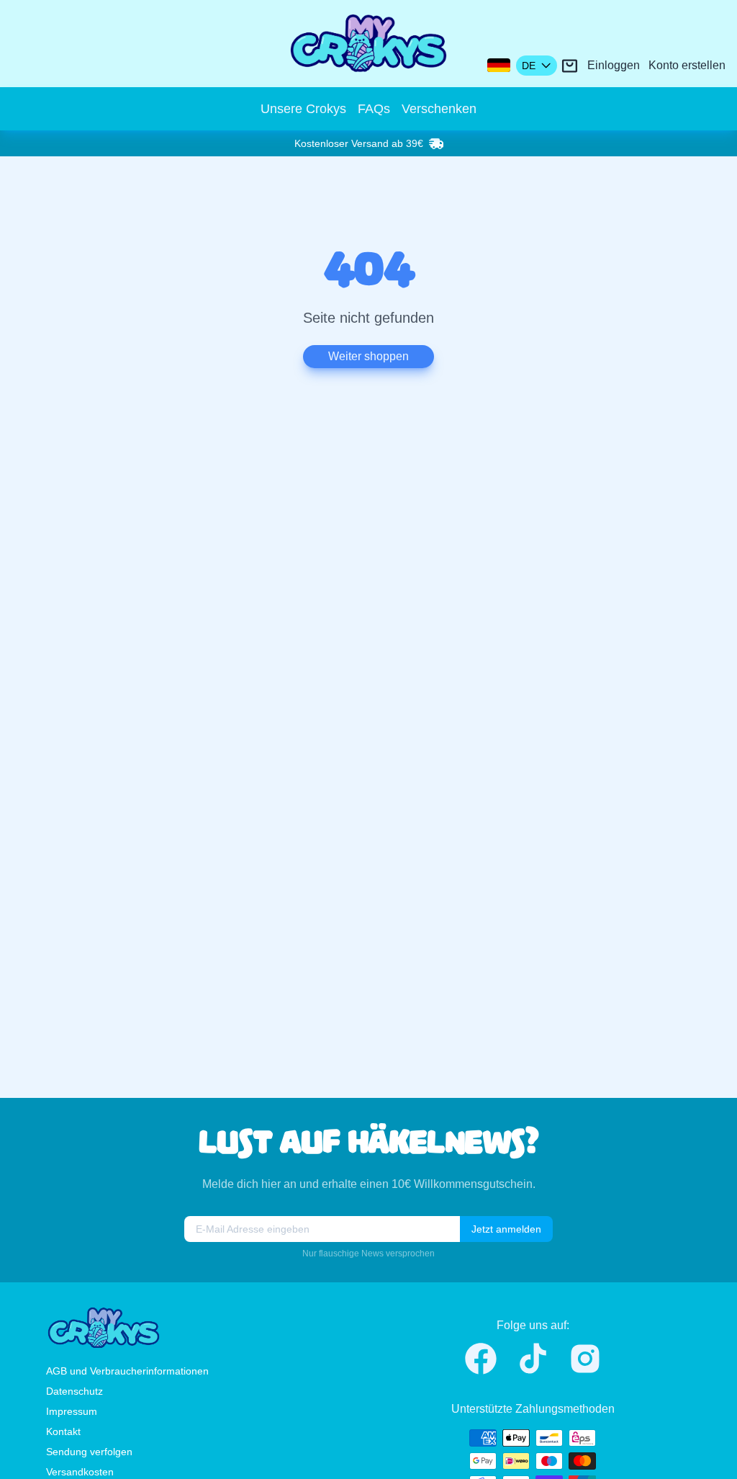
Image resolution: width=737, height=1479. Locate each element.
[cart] (570, 66)
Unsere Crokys (303, 109)
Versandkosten (80, 1472)
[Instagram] (585, 1358)
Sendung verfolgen (89, 1451)
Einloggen (613, 65)
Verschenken (439, 109)
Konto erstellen (686, 65)
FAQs (374, 109)
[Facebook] (480, 1358)
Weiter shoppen (368, 356)
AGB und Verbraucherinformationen (127, 1371)
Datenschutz (74, 1391)
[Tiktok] (533, 1358)
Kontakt (63, 1431)
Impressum (71, 1411)
